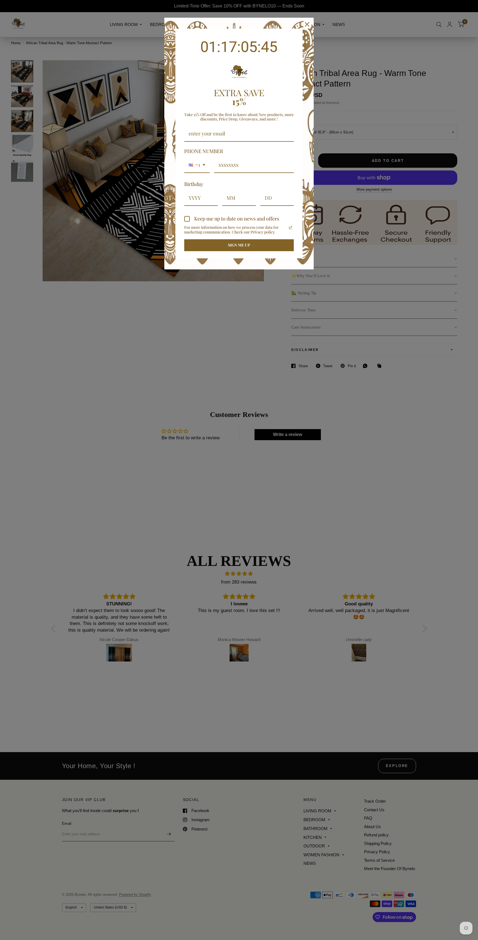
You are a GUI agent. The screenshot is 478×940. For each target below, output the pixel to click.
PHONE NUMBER (203, 151)
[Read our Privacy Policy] (290, 227)
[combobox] (197, 165)
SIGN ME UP (239, 245)
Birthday (193, 184)
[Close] (307, 24)
